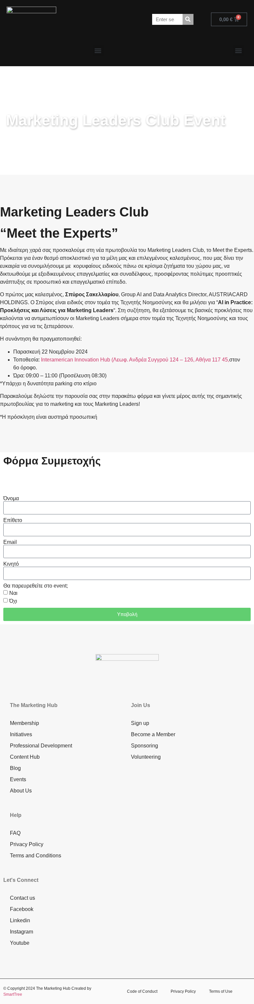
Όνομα (11, 498)
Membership (24, 723)
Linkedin (20, 920)
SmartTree (12, 994)
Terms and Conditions (35, 855)
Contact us (22, 898)
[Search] (188, 19)
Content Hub (25, 757)
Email (10, 542)
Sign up (140, 723)
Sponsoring (144, 745)
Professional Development (41, 745)
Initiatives (21, 734)
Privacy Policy (26, 844)
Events (18, 779)
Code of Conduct (142, 991)
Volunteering (146, 757)
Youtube (19, 943)
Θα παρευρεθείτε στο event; (35, 586)
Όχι (13, 601)
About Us (21, 790)
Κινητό (11, 564)
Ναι (13, 593)
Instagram (21, 931)
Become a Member (153, 734)
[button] (98, 50)
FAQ (15, 833)
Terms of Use (221, 991)
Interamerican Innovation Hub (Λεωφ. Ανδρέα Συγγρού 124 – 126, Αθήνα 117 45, (135, 359)
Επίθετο (12, 520)
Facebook (21, 909)
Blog (15, 768)
